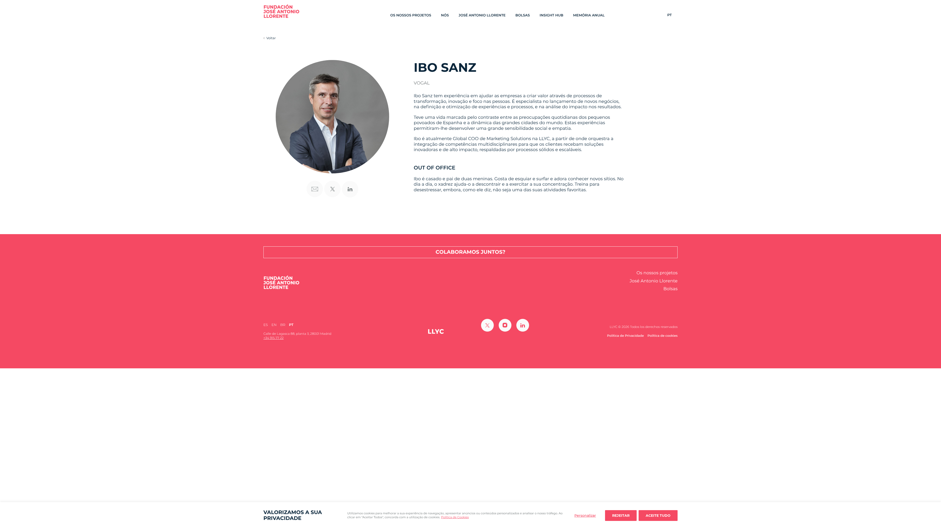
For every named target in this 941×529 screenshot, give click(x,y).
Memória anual (589, 15)
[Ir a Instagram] (505, 325)
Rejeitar (621, 515)
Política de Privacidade (625, 336)
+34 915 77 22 (273, 338)
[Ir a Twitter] (487, 325)
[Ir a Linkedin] (522, 325)
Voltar (271, 38)
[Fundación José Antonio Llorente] (281, 11)
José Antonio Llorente (482, 15)
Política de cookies (662, 336)
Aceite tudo (658, 515)
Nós (445, 15)
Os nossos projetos (410, 15)
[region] (470, 515)
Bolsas (522, 15)
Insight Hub (551, 15)
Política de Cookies (455, 517)
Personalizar (585, 515)
